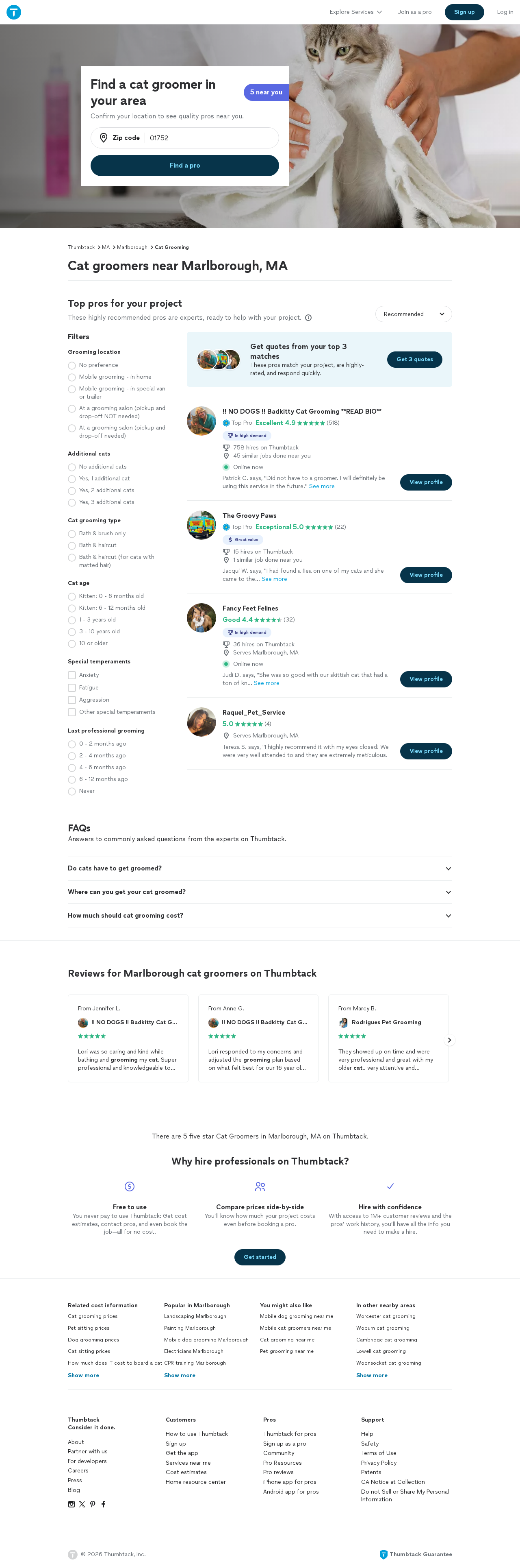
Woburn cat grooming (383, 1328)
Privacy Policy (378, 1462)
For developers (87, 1461)
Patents (371, 1472)
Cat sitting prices (89, 1351)
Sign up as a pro (284, 1443)
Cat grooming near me (287, 1340)
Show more (83, 1375)
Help (367, 1434)
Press (75, 1480)
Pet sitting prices (88, 1328)
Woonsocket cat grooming (388, 1363)
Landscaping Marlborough (195, 1316)
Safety (370, 1443)
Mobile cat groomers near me (295, 1328)
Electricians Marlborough (193, 1351)
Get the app (182, 1453)
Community (278, 1453)
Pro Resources (282, 1462)
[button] (237, 423)
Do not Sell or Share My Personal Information (405, 1495)
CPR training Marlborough (195, 1363)
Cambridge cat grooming (386, 1340)
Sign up (176, 1443)
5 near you (266, 92)
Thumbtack (81, 247)
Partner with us (88, 1451)
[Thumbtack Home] (14, 12)
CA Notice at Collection (393, 1482)
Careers (78, 1470)
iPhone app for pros (289, 1482)
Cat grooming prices (92, 1316)
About (76, 1442)
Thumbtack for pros (289, 1434)
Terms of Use (378, 1453)
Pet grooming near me (287, 1351)
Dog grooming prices (93, 1340)
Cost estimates (186, 1472)
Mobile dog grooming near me (296, 1316)
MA (106, 247)
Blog (74, 1490)
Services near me (188, 1462)
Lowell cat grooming (381, 1351)
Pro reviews (278, 1472)
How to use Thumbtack (197, 1434)
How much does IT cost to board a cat (115, 1363)
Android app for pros (291, 1491)
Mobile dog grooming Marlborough (206, 1340)
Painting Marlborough (190, 1328)
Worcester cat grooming (386, 1316)
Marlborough (132, 247)
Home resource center (196, 1482)
